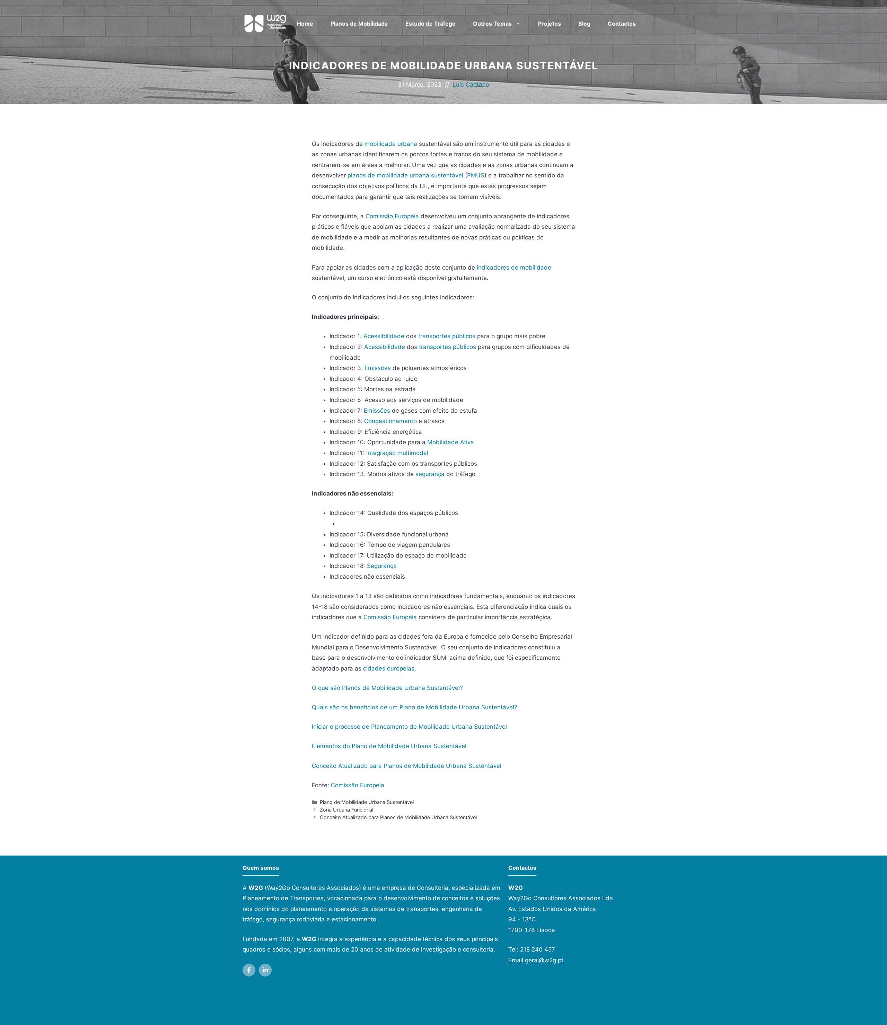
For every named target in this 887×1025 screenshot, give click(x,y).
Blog (584, 23)
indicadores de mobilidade (514, 267)
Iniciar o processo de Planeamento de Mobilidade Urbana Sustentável (409, 726)
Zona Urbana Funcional (346, 810)
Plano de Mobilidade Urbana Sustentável (367, 802)
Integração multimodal (397, 452)
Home (305, 23)
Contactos (622, 23)
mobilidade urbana (391, 143)
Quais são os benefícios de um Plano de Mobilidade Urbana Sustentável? (414, 707)
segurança (430, 474)
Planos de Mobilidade (359, 23)
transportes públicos (446, 336)
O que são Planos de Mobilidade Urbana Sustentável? (387, 687)
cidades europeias (388, 668)
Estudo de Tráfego (430, 23)
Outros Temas (492, 23)
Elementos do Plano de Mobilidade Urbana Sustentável (389, 746)
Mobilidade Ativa (450, 442)
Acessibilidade (383, 336)
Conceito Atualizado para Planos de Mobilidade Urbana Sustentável (406, 765)
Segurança (382, 565)
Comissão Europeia (392, 216)
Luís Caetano (471, 84)
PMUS (475, 175)
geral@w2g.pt (544, 960)
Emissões (378, 368)
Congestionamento (390, 421)
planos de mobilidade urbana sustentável (405, 175)
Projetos (549, 23)
